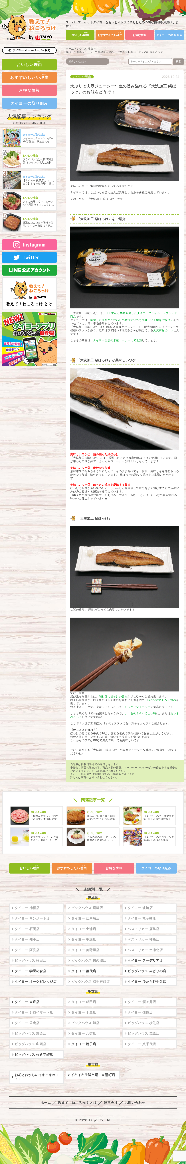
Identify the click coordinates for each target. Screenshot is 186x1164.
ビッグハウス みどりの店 (147, 971)
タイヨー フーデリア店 (145, 960)
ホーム (70, 48)
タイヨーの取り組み (169, 34)
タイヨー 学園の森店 (30, 971)
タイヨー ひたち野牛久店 (147, 981)
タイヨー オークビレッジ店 (36, 981)
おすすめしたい (110, 34)
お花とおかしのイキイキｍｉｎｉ (37, 1077)
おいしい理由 (85, 48)
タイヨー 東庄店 (27, 1002)
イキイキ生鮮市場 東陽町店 (93, 1075)
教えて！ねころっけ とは (29, 304)
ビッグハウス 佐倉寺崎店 (34, 1054)
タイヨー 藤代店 (83, 971)
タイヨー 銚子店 (83, 1044)
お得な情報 (139, 34)
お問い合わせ (135, 1102)
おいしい (80, 34)
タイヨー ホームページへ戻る (32, 50)
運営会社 (111, 1102)
